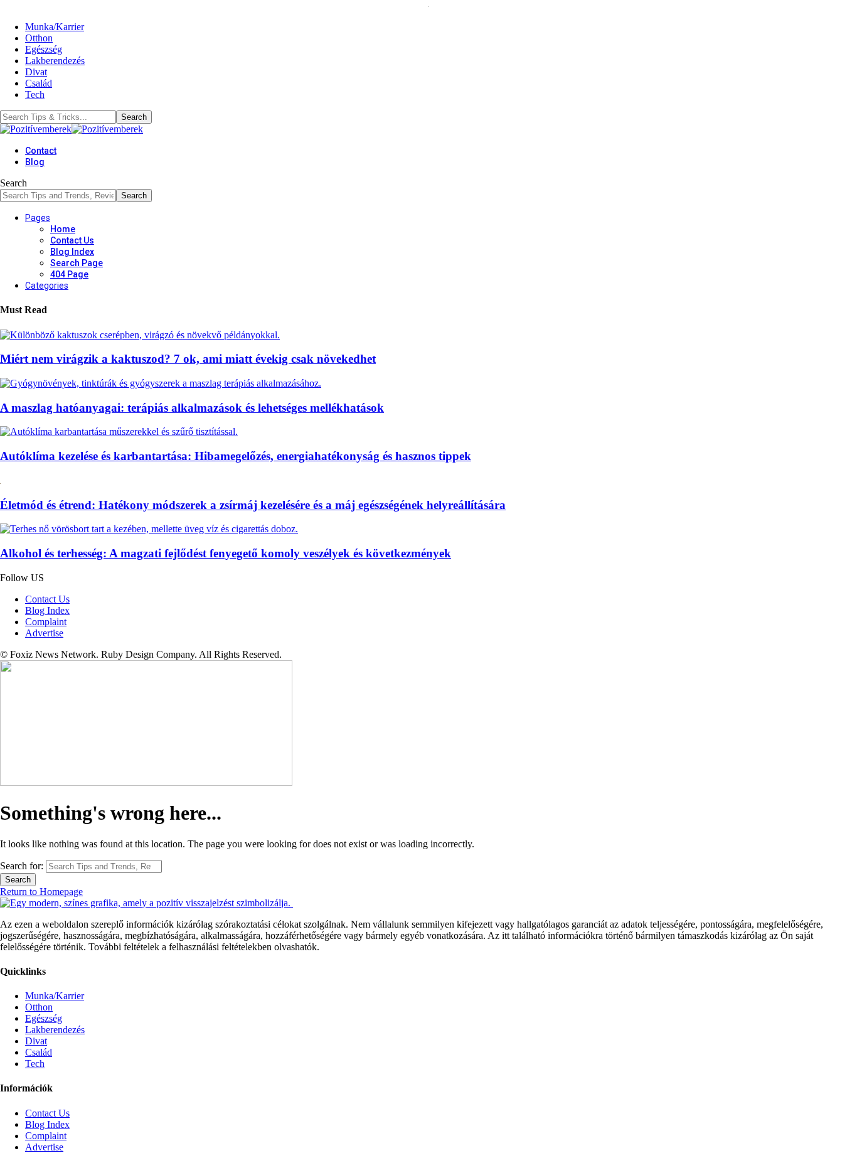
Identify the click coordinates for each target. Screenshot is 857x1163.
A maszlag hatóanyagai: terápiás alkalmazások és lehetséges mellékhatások (192, 407)
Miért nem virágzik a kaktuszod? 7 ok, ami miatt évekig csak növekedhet (188, 358)
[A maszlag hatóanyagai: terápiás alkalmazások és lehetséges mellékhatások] (160, 383)
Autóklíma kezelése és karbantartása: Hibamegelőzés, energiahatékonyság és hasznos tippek (235, 456)
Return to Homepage (41, 891)
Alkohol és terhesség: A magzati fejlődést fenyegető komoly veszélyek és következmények (225, 553)
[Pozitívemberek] (71, 129)
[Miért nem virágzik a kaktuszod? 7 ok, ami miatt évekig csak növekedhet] (140, 335)
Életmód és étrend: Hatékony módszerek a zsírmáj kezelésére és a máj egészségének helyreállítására (253, 505)
